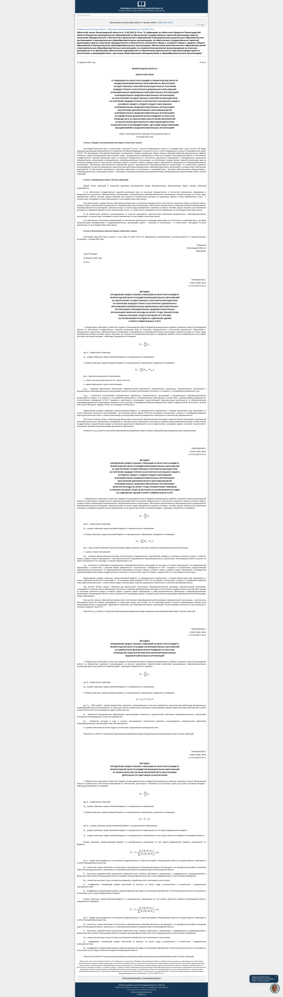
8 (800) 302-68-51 (165, 22)
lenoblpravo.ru (141, 994)
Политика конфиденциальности (141, 992)
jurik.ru (202, 24)
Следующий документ (152, 978)
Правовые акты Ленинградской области (91, 29)
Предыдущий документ (131, 978)
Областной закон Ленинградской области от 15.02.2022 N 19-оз (131, 29)
